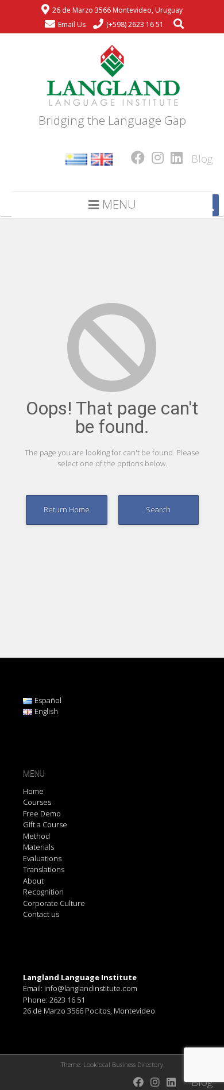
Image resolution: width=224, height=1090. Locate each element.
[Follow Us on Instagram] (154, 157)
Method (36, 836)
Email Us (72, 24)
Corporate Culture (54, 903)
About (33, 881)
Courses (37, 802)
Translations (43, 869)
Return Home (67, 509)
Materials (38, 847)
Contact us (41, 914)
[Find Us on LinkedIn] (173, 157)
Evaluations (42, 858)
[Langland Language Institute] (112, 76)
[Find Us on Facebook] (134, 157)
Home (33, 791)
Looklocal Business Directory (123, 1064)
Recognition (43, 891)
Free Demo (42, 813)
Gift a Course (45, 824)
